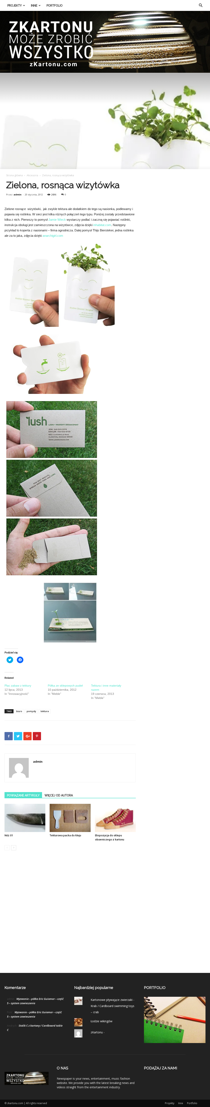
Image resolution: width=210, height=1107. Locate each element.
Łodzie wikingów (101, 1021)
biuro (19, 711)
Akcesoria (32, 175)
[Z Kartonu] (105, 42)
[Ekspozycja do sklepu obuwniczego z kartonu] (115, 818)
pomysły (31, 711)
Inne (34, 5)
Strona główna (14, 175)
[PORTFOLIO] (174, 1042)
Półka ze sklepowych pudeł (65, 685)
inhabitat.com (102, 225)
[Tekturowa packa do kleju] (70, 818)
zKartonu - (98, 1032)
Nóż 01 (9, 835)
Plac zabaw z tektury (18, 685)
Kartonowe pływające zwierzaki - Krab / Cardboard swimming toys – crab (112, 1006)
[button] (200, 6)
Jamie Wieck (57, 219)
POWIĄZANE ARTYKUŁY (23, 795)
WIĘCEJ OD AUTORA (59, 795)
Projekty (14, 5)
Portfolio (55, 5)
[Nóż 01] (25, 818)
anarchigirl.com (53, 235)
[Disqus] (70, 915)
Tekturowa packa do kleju (65, 835)
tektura (45, 711)
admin (18, 194)
